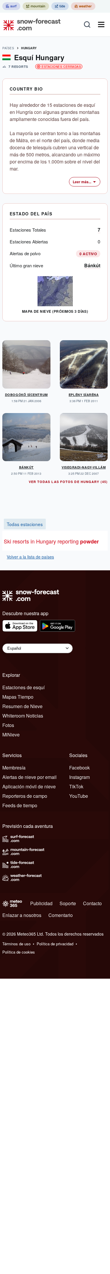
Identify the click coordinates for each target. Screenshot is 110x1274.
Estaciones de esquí (23, 687)
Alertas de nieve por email (29, 777)
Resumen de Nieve (22, 706)
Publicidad (41, 903)
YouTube (78, 795)
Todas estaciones (25, 524)
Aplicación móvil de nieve (29, 786)
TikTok (76, 786)
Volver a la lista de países (30, 557)
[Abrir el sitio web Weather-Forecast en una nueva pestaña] (83, 6)
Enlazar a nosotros (21, 915)
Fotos (8, 725)
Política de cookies (18, 952)
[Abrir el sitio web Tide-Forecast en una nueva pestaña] (60, 6)
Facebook (79, 767)
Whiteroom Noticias (22, 715)
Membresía (14, 767)
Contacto (92, 903)
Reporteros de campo (24, 795)
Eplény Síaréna (84, 394)
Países (8, 48)
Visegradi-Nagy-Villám (84, 467)
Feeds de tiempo (19, 805)
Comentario (60, 915)
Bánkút (92, 265)
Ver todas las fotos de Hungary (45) (68, 481)
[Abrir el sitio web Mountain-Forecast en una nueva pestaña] (36, 6)
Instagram (79, 777)
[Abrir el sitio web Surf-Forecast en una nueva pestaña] (11, 6)
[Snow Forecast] (30, 24)
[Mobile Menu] (101, 24)
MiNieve (11, 734)
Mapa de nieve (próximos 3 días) (55, 311)
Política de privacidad (55, 944)
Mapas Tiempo (17, 696)
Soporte (68, 903)
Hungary (29, 48)
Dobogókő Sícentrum (26, 394)
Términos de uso (16, 944)
